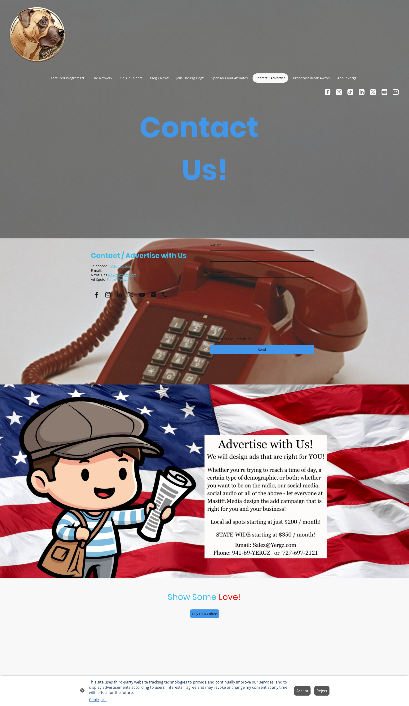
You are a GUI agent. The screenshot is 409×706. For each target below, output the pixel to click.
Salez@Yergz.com (120, 279)
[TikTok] (350, 92)
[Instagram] (339, 92)
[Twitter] (373, 92)
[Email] (396, 92)
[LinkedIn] (362, 92)
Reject (321, 690)
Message (217, 271)
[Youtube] (384, 92)
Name (215, 244)
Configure (98, 699)
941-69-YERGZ (121, 266)
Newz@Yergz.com (122, 275)
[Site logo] (37, 34)
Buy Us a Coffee (204, 614)
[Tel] (165, 295)
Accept (302, 690)
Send (262, 349)
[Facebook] (327, 92)
